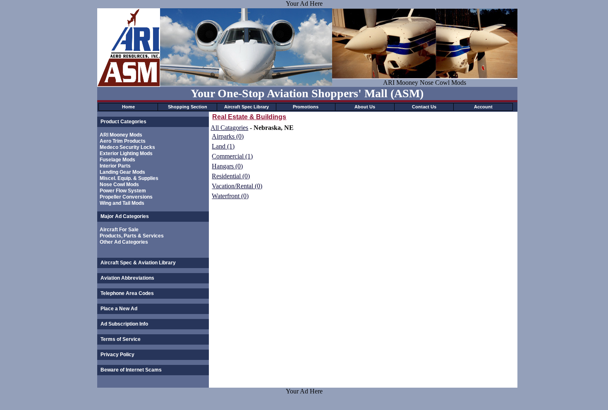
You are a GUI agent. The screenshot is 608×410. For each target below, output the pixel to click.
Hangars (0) (227, 166)
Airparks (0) (228, 136)
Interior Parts (115, 166)
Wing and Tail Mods (122, 203)
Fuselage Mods (117, 160)
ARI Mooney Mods (121, 135)
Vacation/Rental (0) (237, 185)
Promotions (305, 106)
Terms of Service (121, 339)
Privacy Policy (117, 354)
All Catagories (229, 127)
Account (483, 106)
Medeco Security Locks (127, 147)
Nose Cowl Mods (119, 184)
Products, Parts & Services (132, 236)
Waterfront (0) (230, 195)
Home (128, 106)
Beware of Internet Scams (131, 370)
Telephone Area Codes (127, 293)
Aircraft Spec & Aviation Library (138, 263)
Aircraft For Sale (119, 230)
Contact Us (424, 106)
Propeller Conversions (126, 197)
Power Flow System (123, 191)
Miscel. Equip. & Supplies (129, 178)
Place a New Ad (119, 309)
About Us (364, 106)
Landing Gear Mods (122, 172)
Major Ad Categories (125, 216)
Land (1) (223, 146)
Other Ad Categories (124, 242)
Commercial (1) (232, 156)
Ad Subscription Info (124, 324)
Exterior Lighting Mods (126, 153)
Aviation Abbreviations (127, 278)
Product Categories (123, 122)
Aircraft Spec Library (246, 106)
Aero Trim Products (123, 141)
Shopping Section (187, 106)
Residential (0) (231, 176)
